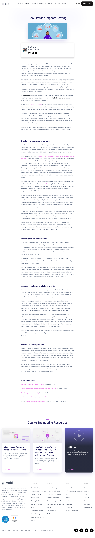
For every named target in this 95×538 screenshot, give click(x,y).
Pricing (64, 3)
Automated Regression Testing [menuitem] (55, 501)
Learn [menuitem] (67, 483)
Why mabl (20, 3)
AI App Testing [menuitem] (35, 497)
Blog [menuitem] (67, 494)
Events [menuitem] (67, 501)
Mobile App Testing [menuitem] (36, 504)
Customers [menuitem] (69, 504)
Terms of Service (25, 530)
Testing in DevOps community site (36, 401)
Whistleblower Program (46, 530)
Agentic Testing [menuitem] (35, 488)
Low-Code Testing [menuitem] (36, 494)
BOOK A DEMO (87, 3)
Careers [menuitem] (86, 491)
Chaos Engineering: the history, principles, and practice (38, 388)
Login (78, 3)
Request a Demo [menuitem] (89, 507)
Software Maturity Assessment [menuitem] (74, 491)
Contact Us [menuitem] (87, 504)
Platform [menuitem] (34, 483)
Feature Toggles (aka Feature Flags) (32, 384)
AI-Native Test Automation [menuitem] (38, 491)
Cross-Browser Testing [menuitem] (37, 517)
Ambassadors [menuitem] (69, 488)
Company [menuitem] (87, 483)
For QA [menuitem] (49, 507)
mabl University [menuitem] (70, 507)
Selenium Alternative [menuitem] (53, 497)
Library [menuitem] (68, 497)
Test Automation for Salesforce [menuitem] (55, 504)
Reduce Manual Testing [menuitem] (53, 491)
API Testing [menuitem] (34, 507)
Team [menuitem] (85, 488)
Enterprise (57, 3)
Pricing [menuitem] (33, 520)
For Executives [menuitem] (51, 514)
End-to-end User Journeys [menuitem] (54, 494)
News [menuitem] (85, 494)
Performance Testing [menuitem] (37, 510)
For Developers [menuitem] (51, 510)
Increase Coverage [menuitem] (52, 488)
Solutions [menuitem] (50, 483)
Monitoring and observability (30, 393)
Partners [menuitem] (86, 501)
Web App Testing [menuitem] (35, 501)
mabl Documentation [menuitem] (72, 510)
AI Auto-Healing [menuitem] (35, 514)
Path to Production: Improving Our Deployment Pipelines (39, 397)
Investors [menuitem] (86, 497)
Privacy (35, 530)
